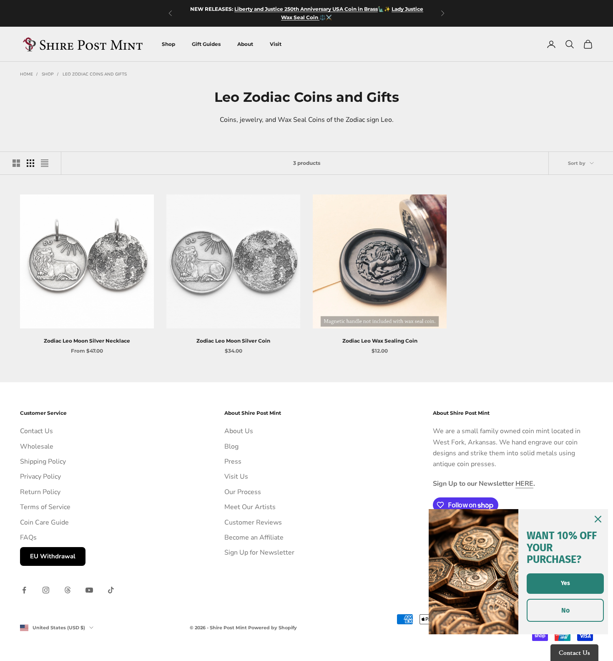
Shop (168, 44)
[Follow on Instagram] (46, 590)
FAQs (28, 537)
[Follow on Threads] (67, 590)
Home (26, 74)
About (245, 44)
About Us (238, 431)
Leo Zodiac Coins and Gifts (95, 74)
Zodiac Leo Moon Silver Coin (233, 341)
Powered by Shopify (272, 628)
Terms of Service (45, 507)
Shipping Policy (43, 461)
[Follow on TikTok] (111, 590)
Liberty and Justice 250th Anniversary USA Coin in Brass (306, 9)
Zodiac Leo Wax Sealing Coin (379, 341)
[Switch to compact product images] (44, 163)
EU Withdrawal (52, 556)
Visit (275, 44)
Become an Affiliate (254, 537)
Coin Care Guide (44, 522)
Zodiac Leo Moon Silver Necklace (87, 341)
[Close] (598, 519)
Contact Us (36, 431)
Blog (231, 446)
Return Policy (40, 492)
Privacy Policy (40, 476)
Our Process (242, 492)
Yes (565, 583)
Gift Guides (206, 44)
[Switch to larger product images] (16, 163)
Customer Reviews (253, 522)
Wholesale (36, 446)
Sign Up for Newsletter (259, 552)
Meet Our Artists (250, 507)
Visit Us (236, 476)
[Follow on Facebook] (24, 590)
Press (232, 461)
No (565, 610)
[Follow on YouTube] (89, 590)
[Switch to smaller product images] (30, 163)
